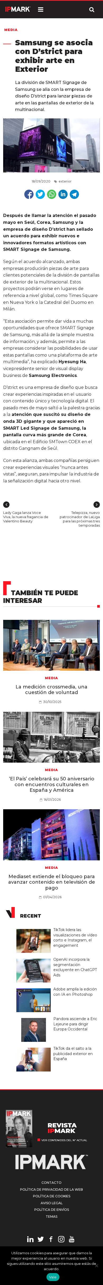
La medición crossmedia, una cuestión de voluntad (51, 690)
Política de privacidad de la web (51, 1189)
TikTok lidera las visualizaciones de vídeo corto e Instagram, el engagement (75, 937)
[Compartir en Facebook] (29, 194)
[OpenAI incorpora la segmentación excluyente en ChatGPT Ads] (34, 959)
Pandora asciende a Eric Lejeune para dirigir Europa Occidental (75, 1023)
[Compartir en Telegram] (74, 194)
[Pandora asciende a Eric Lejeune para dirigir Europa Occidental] (34, 1018)
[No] (96, 1265)
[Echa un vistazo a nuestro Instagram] (61, 1240)
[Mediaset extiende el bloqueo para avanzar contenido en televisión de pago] (51, 834)
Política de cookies (51, 1196)
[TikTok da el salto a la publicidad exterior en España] (34, 1048)
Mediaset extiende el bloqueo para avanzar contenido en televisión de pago (51, 882)
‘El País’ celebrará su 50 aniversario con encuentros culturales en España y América (51, 784)
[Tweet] (40, 194)
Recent (30, 916)
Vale (53, 1277)
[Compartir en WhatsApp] (51, 194)
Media (11, 30)
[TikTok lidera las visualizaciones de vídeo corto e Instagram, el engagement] (34, 929)
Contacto (51, 1183)
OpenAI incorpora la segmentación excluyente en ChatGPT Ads (75, 967)
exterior (65, 181)
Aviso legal (52, 1203)
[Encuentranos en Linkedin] (30, 1240)
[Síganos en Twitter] (41, 1240)
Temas (51, 1217)
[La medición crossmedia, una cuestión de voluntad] (51, 645)
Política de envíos (51, 1210)
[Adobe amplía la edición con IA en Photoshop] (34, 988)
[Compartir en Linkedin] (63, 194)
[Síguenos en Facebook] (51, 1240)
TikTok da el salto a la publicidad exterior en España (73, 1053)
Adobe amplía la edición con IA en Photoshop (75, 992)
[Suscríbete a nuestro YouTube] (71, 1240)
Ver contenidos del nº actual (64, 1140)
